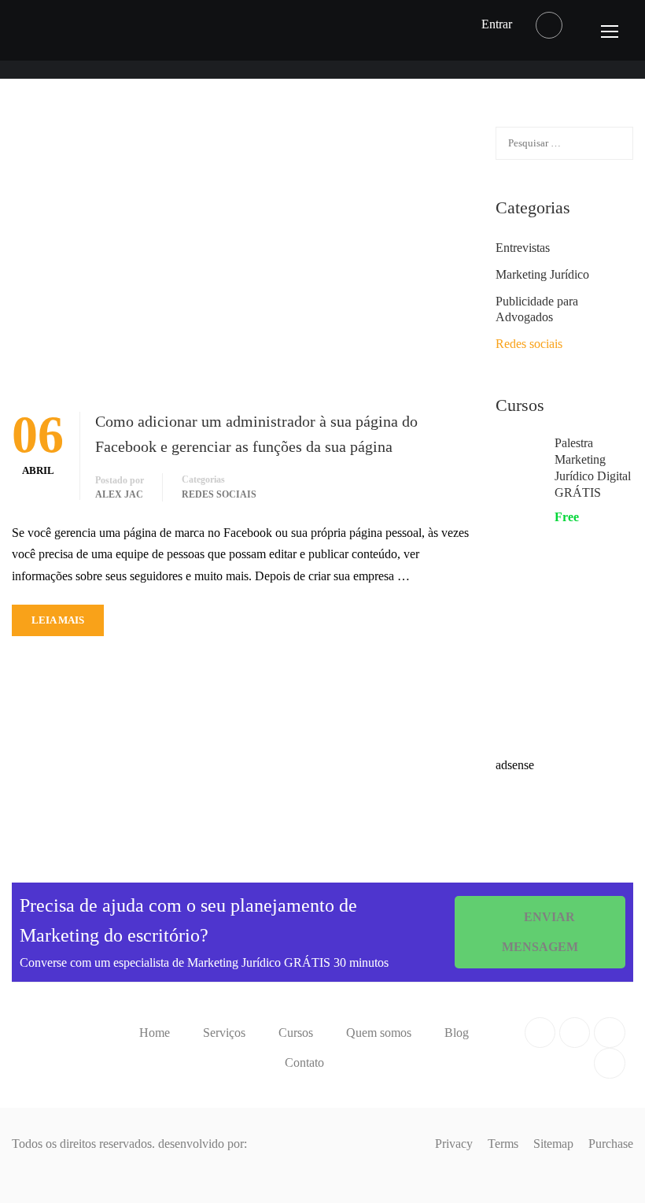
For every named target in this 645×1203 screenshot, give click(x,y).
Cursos (295, 1032)
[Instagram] (609, 1063)
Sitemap (553, 1143)
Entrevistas (523, 247)
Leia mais (57, 620)
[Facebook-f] (540, 1032)
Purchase (610, 1143)
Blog (456, 1032)
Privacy (454, 1143)
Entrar (496, 24)
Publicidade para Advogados (537, 309)
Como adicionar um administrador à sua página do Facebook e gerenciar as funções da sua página (256, 434)
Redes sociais (219, 494)
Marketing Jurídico (542, 274)
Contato (304, 1062)
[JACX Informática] (43, 1167)
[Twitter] (574, 1032)
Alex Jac (119, 494)
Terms (503, 1143)
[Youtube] (609, 1032)
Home (154, 1032)
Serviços (224, 1032)
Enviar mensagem (540, 931)
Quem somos (378, 1032)
